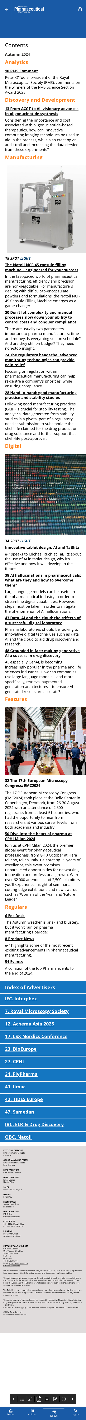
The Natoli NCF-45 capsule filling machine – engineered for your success (41, 267)
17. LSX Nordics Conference (36, 1036)
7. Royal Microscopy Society (37, 1011)
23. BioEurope (21, 1049)
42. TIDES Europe (24, 1099)
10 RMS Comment (21, 70)
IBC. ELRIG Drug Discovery (34, 1124)
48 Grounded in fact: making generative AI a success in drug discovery (42, 653)
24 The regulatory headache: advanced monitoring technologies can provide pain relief (41, 359)
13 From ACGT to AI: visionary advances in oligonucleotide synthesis (41, 111)
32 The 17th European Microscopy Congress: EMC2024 (36, 783)
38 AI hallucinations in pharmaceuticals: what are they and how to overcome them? (43, 580)
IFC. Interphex (21, 999)
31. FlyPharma (21, 1074)
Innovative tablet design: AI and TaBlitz (42, 547)
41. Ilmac (15, 1087)
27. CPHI (14, 1061)
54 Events (14, 961)
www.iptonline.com (11, 1265)
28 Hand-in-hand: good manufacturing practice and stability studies (41, 395)
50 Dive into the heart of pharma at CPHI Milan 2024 (38, 836)
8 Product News (19, 938)
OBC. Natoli (18, 1137)
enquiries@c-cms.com (18, 1263)
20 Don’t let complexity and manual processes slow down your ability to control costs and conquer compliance (41, 317)
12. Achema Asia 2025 (29, 1024)
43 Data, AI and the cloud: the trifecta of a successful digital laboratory (43, 620)
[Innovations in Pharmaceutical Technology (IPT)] (44, 9)
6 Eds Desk (15, 915)
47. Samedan (19, 1112)
